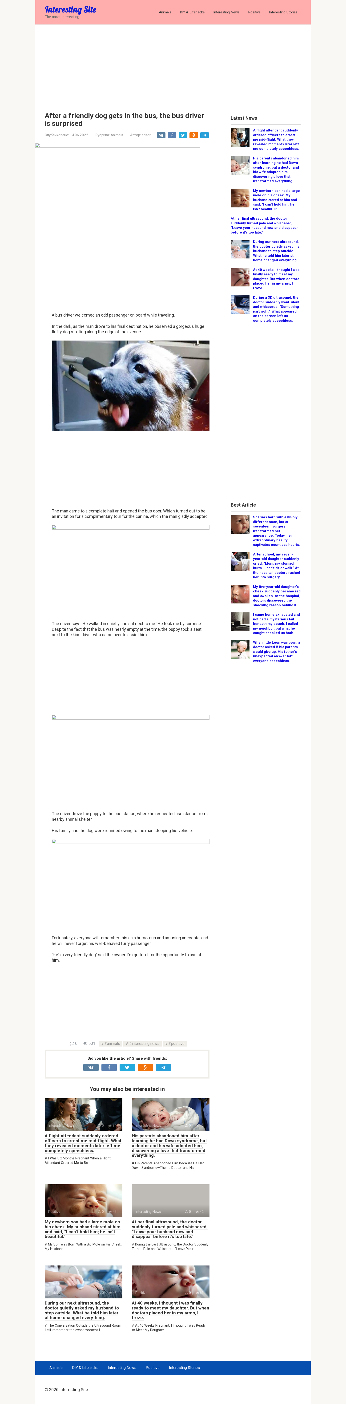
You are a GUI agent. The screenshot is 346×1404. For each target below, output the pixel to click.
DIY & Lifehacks (192, 12)
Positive (254, 12)
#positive (177, 1043)
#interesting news (144, 1043)
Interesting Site (70, 9)
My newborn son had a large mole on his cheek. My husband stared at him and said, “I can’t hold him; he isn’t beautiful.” (83, 1229)
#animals (112, 1043)
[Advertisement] (173, 65)
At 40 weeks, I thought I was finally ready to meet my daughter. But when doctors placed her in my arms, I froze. (170, 1310)
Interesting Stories (283, 12)
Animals (165, 12)
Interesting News (226, 12)
